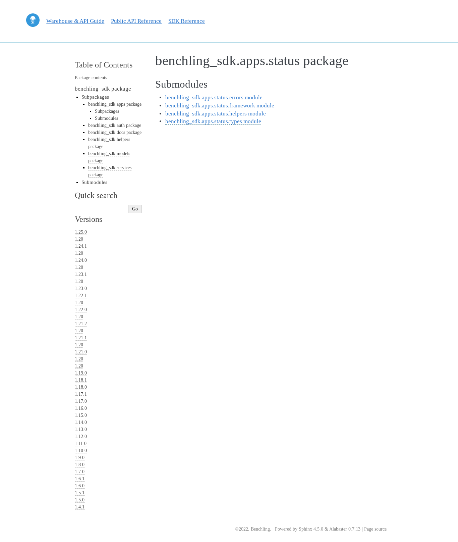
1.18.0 (81, 387)
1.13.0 (81, 429)
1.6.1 (79, 478)
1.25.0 (81, 232)
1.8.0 (79, 464)
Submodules (106, 118)
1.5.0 (79, 499)
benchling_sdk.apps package (114, 104)
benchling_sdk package (103, 89)
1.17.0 (81, 401)
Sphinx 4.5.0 (311, 529)
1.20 (79, 239)
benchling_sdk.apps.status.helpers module (215, 113)
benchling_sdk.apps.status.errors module (214, 97)
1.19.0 (81, 373)
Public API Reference (136, 21)
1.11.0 (81, 443)
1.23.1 (81, 274)
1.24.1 (81, 246)
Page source (375, 529)
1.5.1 (79, 492)
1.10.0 (81, 450)
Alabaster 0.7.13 (344, 529)
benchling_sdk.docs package (114, 132)
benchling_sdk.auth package (114, 125)
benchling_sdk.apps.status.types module (213, 121)
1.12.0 (81, 436)
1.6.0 (79, 485)
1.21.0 (81, 351)
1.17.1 (81, 394)
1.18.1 (81, 380)
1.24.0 (81, 260)
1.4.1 (79, 506)
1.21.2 (81, 323)
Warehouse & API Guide (75, 21)
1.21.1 (81, 337)
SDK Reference (186, 21)
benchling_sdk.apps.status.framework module (219, 105)
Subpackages (95, 97)
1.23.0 (81, 288)
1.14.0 (81, 422)
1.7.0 (79, 471)
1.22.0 (81, 309)
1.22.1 (81, 295)
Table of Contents (103, 64)
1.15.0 (81, 415)
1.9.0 (79, 457)
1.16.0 (81, 408)
